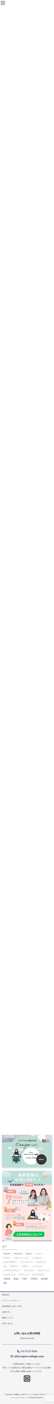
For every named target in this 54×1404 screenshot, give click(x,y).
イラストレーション (21, 1258)
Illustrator (6, 1254)
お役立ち (28, 1254)
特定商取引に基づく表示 (12, 1306)
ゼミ (5, 1266)
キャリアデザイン (10, 1262)
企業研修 (6, 1279)
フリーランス (29, 1270)
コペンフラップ (26, 1262)
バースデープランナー (11, 1270)
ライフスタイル (38, 1275)
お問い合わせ (7, 1323)
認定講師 (44, 1279)
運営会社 (5, 1295)
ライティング (24, 1275)
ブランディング (43, 1270)
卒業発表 (34, 1279)
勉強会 (16, 1279)
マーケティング (9, 1275)
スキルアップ (41, 1262)
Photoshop (18, 1254)
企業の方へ (6, 1312)
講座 (5, 1283)
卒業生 (24, 1279)
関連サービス (7, 1318)
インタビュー (37, 1258)
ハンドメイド (37, 1266)
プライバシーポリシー (11, 1300)
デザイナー (14, 1266)
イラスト (6, 1258)
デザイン (25, 1266)
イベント (39, 1254)
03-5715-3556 (29, 1351)
